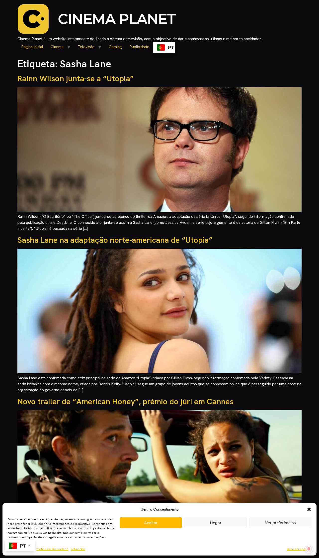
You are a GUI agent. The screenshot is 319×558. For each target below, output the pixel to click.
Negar (215, 522)
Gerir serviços (297, 549)
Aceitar (151, 522)
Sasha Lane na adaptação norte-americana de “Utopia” (115, 240)
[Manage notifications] (309, 549)
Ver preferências (280, 522)
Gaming (115, 46)
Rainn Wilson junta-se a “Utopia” (75, 78)
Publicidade (139, 46)
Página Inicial (32, 46)
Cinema (57, 46)
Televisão (86, 46)
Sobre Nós (78, 549)
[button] (309, 509)
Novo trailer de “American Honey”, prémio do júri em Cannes (125, 401)
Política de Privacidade (52, 549)
